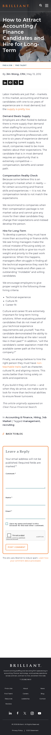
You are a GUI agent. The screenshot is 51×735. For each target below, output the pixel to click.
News (43, 688)
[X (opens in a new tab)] (25, 713)
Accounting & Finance (18, 417)
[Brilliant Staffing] (16, 6)
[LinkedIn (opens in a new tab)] (10, 713)
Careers (25, 694)
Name (9, 498)
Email (9, 511)
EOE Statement (32, 730)
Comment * (11, 474)
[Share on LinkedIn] (5, 82)
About (25, 688)
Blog (42, 694)
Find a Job (7, 65)
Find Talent (21, 65)
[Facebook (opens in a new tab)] (17, 713)
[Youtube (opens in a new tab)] (39, 713)
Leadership (25, 699)
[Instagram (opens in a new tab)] (32, 713)
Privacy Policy (17, 730)
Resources (8, 699)
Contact (42, 699)
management (31, 421)
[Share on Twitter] (15, 82)
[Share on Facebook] (10, 82)
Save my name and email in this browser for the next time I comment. (27, 524)
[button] (41, 5)
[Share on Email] (21, 82)
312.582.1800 (26, 679)
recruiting (8, 425)
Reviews (8, 704)
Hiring (37, 417)
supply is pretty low (18, 109)
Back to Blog (14, 434)
